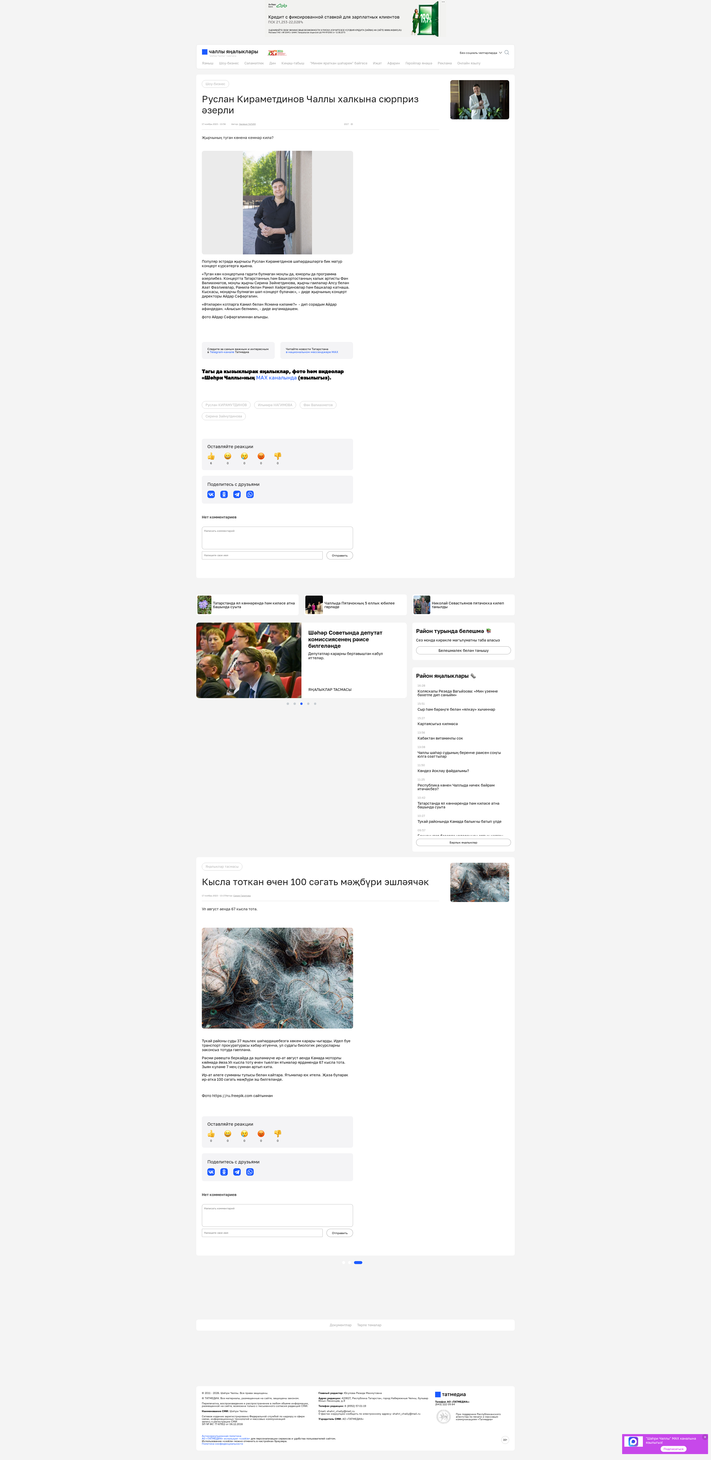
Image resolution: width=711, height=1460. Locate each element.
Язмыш (207, 63)
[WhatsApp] (250, 494)
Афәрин (393, 63)
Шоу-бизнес (229, 63)
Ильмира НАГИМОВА (275, 405)
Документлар (341, 1325)
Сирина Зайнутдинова (224, 416)
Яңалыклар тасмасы (222, 866)
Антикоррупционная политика (221, 1435)
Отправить (340, 555)
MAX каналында (276, 377)
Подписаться (674, 1449)
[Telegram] (237, 494)
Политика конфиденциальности (222, 1443)
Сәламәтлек (254, 63)
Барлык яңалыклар (463, 842)
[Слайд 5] (315, 704)
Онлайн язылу (468, 63)
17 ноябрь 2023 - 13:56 (214, 124)
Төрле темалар (369, 1325)
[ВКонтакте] (211, 494)
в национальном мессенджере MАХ (312, 352)
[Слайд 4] (308, 704)
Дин (272, 63)
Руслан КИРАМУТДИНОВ (226, 405)
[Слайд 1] (288, 704)
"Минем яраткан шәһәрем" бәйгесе (338, 63)
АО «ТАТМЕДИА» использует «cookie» (226, 1438)
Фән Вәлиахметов (318, 405)
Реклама (445, 63)
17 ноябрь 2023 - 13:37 (214, 896)
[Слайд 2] (294, 704)
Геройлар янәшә (418, 63)
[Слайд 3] (301, 704)
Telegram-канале (222, 352)
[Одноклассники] (224, 494)
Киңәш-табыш (292, 63)
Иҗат (377, 63)
